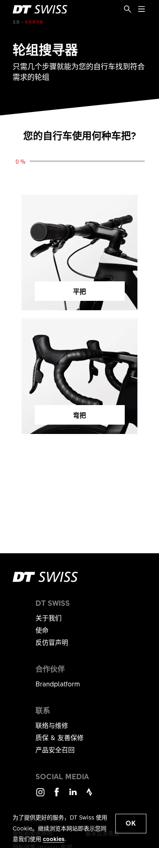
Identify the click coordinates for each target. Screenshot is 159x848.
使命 (42, 629)
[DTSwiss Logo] (40, 9)
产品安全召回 (55, 749)
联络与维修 (51, 725)
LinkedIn (73, 795)
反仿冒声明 (51, 642)
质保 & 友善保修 (59, 737)
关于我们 (48, 617)
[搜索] (127, 9)
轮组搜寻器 (34, 22)
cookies (53, 839)
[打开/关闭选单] (141, 9)
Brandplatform (57, 683)
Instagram (40, 795)
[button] (130, 823)
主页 (16, 22)
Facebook (57, 795)
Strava (89, 795)
